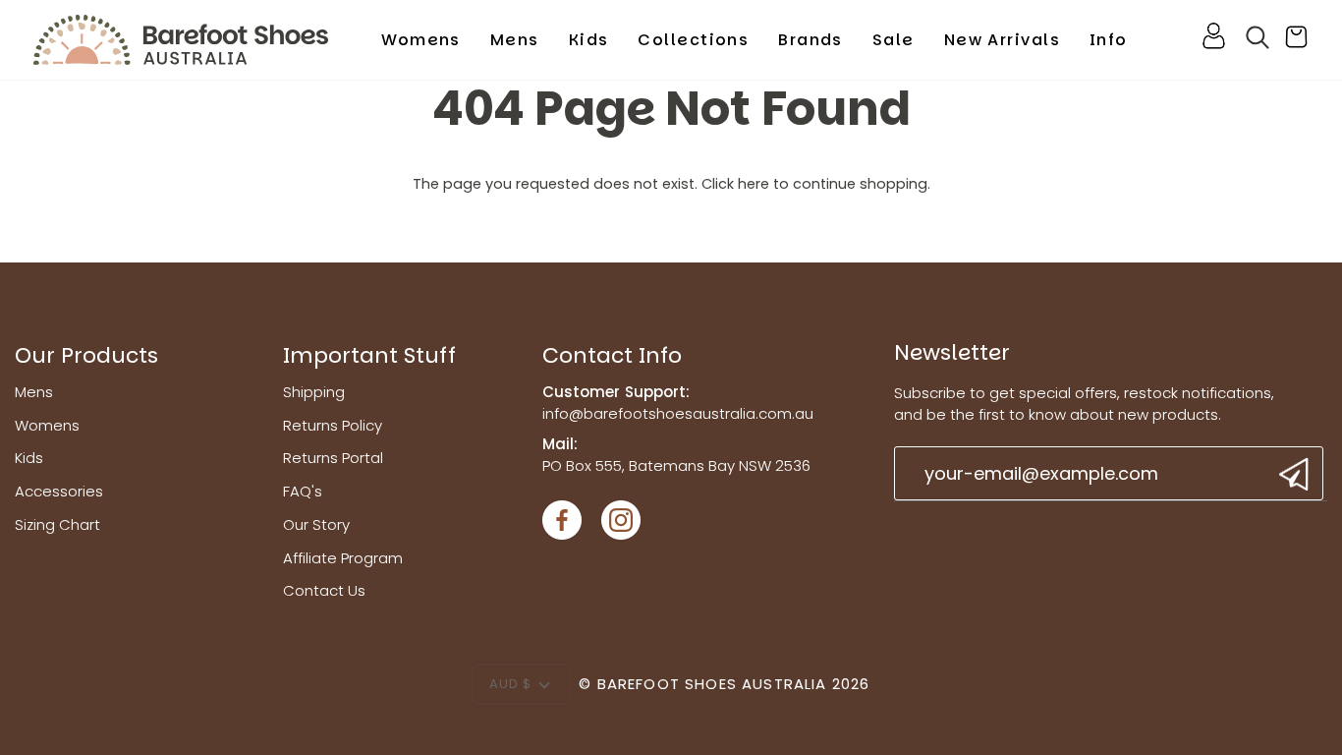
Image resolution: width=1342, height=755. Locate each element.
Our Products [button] (86, 355)
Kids (29, 457)
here (753, 184)
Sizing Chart (57, 524)
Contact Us (324, 590)
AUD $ (510, 683)
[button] (421, 40)
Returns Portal (333, 457)
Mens (34, 391)
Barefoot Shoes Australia (712, 683)
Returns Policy (332, 425)
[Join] (1291, 474)
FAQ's (302, 491)
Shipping (314, 391)
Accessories (59, 491)
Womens (47, 425)
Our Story (316, 524)
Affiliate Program (343, 558)
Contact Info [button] (612, 355)
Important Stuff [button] (369, 355)
